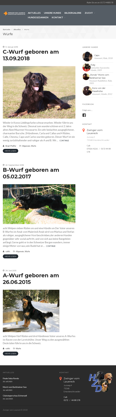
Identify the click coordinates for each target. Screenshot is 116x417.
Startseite (6, 29)
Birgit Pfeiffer (11, 146)
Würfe (33, 146)
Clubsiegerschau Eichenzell (15, 395)
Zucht (89, 12)
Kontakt (57, 17)
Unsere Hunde (52, 12)
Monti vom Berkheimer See (15, 387)
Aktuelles (34, 12)
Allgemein (26, 146)
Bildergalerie (73, 12)
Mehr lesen (10, 151)
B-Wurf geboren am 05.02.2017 (31, 173)
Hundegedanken (38, 17)
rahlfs (8, 251)
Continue (64, 140)
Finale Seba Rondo (11, 378)
